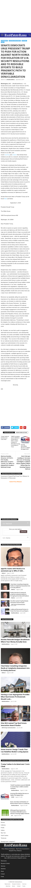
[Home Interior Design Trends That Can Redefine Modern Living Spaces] (15, 739)
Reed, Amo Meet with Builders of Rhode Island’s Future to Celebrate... (20, 802)
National (24, 40)
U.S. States (6, 538)
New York (3, 833)
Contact (3, 874)
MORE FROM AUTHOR (21, 432)
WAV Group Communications (18, 604)
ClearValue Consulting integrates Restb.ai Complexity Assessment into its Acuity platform (20, 585)
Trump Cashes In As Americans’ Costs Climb (5, 438)
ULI (12, 815)
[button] (28, 35)
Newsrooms (4, 861)
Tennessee (3, 838)
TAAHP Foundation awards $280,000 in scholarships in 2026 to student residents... (20, 786)
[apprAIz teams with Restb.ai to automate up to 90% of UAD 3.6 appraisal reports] (15, 556)
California (3, 825)
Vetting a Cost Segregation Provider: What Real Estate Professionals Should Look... (15, 696)
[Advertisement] (15, 16)
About (2, 871)
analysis (14, 154)
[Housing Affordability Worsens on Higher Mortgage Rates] (25, 439)
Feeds (2, 876)
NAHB (12, 797)
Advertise (3, 868)
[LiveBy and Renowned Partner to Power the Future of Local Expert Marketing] (5, 611)
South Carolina (4, 835)
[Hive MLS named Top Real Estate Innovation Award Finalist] (5, 603)
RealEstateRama (11, 79)
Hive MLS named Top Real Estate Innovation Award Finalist (19, 601)
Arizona (3, 822)
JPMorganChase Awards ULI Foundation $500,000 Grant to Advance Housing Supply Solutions (19, 811)
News (2, 42)
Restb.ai (3, 573)
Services (3, 866)
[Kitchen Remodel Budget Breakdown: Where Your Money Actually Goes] (15, 630)
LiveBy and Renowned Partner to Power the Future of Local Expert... (19, 610)
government (4, 40)
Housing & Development (14, 40)
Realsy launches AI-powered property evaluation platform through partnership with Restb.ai (19, 594)
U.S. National (7, 524)
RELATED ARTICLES (9, 432)
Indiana (2, 830)
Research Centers (5, 863)
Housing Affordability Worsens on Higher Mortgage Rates (19, 794)
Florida (2, 827)
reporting (7, 154)
